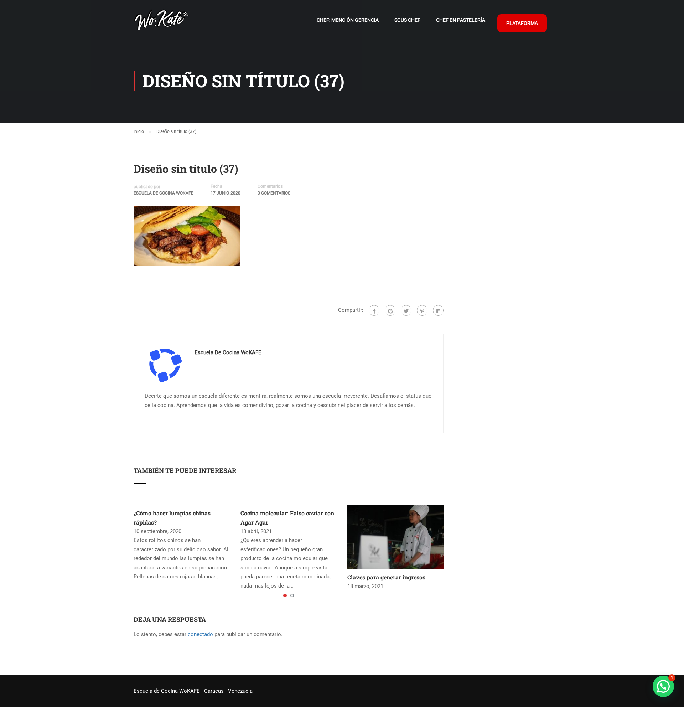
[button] (663, 686)
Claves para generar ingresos (386, 577)
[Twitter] (406, 310)
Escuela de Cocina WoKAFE (163, 193)
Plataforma (522, 23)
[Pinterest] (422, 310)
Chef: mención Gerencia (348, 20)
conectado (200, 634)
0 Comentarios (274, 193)
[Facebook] (374, 310)
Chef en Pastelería (460, 20)
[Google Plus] (390, 310)
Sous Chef (407, 20)
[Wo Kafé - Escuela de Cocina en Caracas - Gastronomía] (161, 23)
